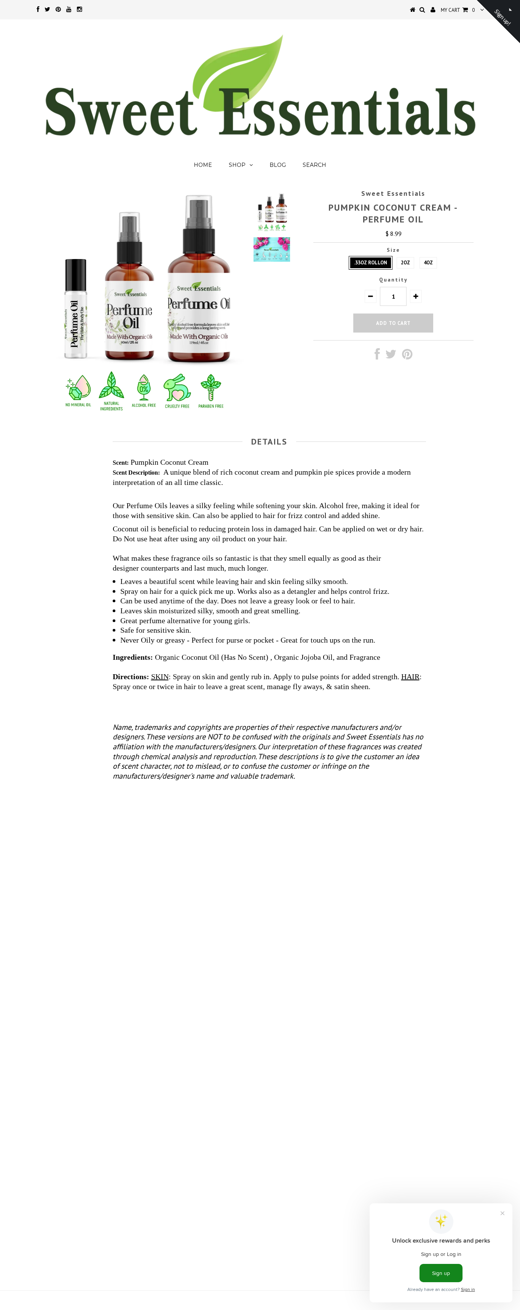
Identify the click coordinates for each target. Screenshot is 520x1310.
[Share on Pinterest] (407, 356)
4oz (428, 262)
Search (314, 165)
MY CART (458, 10)
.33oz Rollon (370, 262)
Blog (278, 165)
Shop (237, 165)
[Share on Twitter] (391, 356)
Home (203, 165)
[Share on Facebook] (377, 356)
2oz (405, 262)
